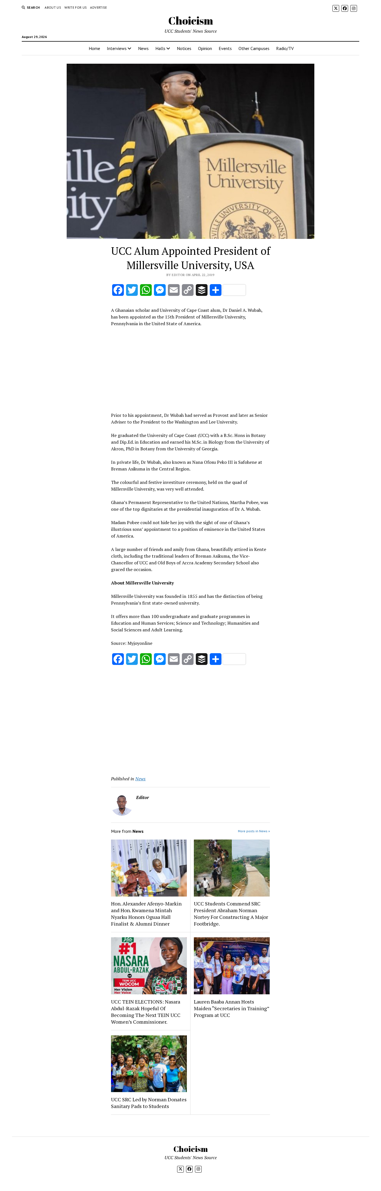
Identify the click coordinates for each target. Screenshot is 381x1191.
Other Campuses (253, 48)
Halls (160, 48)
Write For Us (75, 7)
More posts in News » (254, 831)
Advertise (98, 7)
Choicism (190, 20)
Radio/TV (285, 48)
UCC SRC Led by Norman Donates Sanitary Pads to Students (149, 1102)
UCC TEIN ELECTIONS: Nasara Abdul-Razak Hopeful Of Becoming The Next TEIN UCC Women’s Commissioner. (145, 1011)
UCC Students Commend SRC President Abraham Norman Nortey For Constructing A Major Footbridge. (231, 913)
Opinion (205, 48)
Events (225, 48)
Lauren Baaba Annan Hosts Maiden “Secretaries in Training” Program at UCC (231, 1008)
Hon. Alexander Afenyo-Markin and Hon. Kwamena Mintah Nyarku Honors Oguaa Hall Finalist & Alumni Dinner (146, 913)
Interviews (117, 48)
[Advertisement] (190, 368)
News (143, 48)
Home (94, 48)
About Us (53, 7)
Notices (184, 48)
